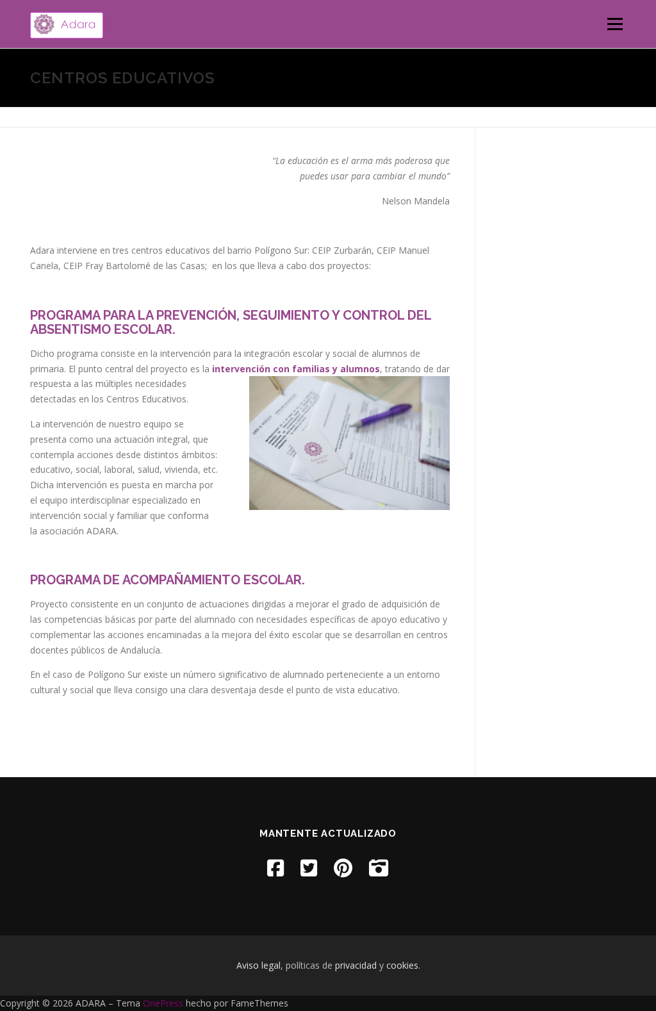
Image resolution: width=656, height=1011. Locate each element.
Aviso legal (258, 965)
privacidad (356, 965)
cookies (402, 965)
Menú (614, 24)
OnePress (163, 1003)
